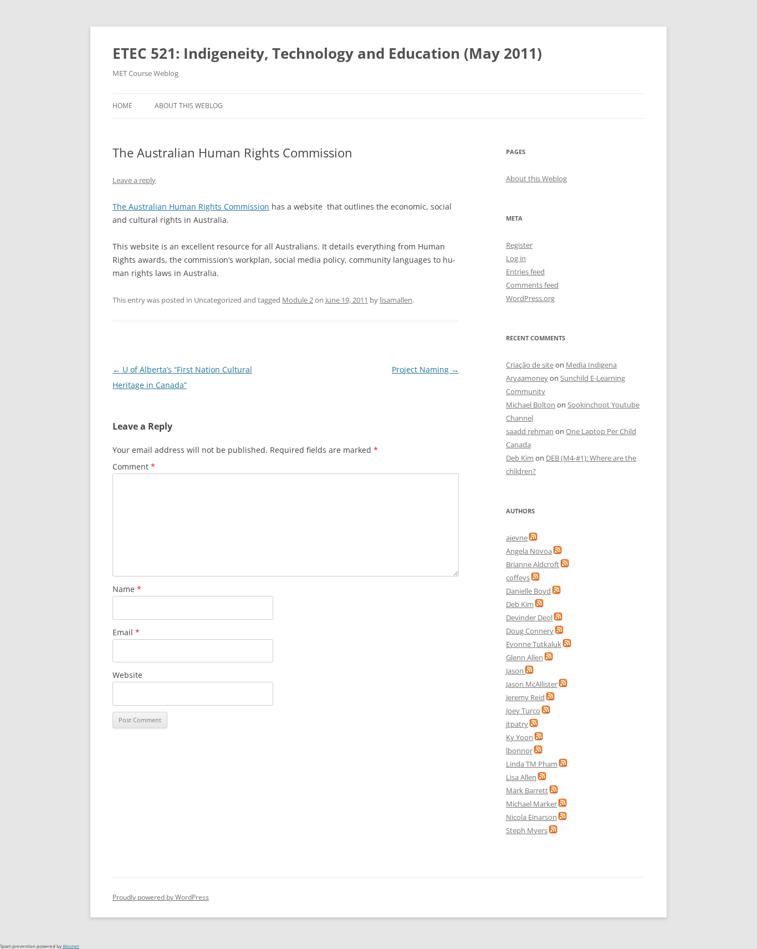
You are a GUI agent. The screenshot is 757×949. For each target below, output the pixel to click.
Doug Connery (530, 631)
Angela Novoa (529, 551)
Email (126, 632)
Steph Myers (527, 830)
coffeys (518, 578)
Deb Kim (520, 458)
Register (519, 245)
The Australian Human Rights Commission (190, 206)
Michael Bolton (530, 405)
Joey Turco (523, 711)
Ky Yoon (519, 737)
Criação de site (530, 365)
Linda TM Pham (531, 764)
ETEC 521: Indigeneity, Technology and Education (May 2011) (327, 53)
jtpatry (517, 724)
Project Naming (425, 369)
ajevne (517, 538)
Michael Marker (531, 804)
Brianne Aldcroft (532, 564)
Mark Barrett (527, 790)
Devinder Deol (529, 618)
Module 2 (297, 300)
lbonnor (519, 751)
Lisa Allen (521, 777)
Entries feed (525, 272)
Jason (515, 671)
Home (122, 105)
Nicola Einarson (531, 817)
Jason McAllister (531, 684)
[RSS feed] (533, 538)
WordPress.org (530, 298)
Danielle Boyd (528, 591)
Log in (516, 258)
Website (127, 675)
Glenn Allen (524, 657)
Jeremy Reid (525, 697)
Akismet (71, 946)
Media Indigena (591, 365)
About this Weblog (189, 105)
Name (126, 589)
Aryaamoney (527, 378)
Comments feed (532, 285)
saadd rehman (530, 431)
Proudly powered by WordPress (160, 897)
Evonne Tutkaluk (533, 644)
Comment (133, 466)
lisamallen (396, 300)
